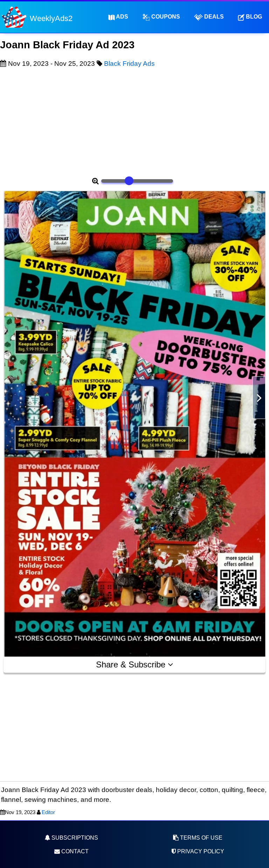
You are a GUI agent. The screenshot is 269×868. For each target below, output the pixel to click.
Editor (48, 812)
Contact (74, 851)
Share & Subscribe (132, 664)
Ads (121, 17)
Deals (213, 17)
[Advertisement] (134, 121)
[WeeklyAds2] (14, 16)
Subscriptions (74, 838)
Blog (253, 17)
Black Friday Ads (129, 63)
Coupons (165, 17)
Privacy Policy (200, 851)
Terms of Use (200, 838)
